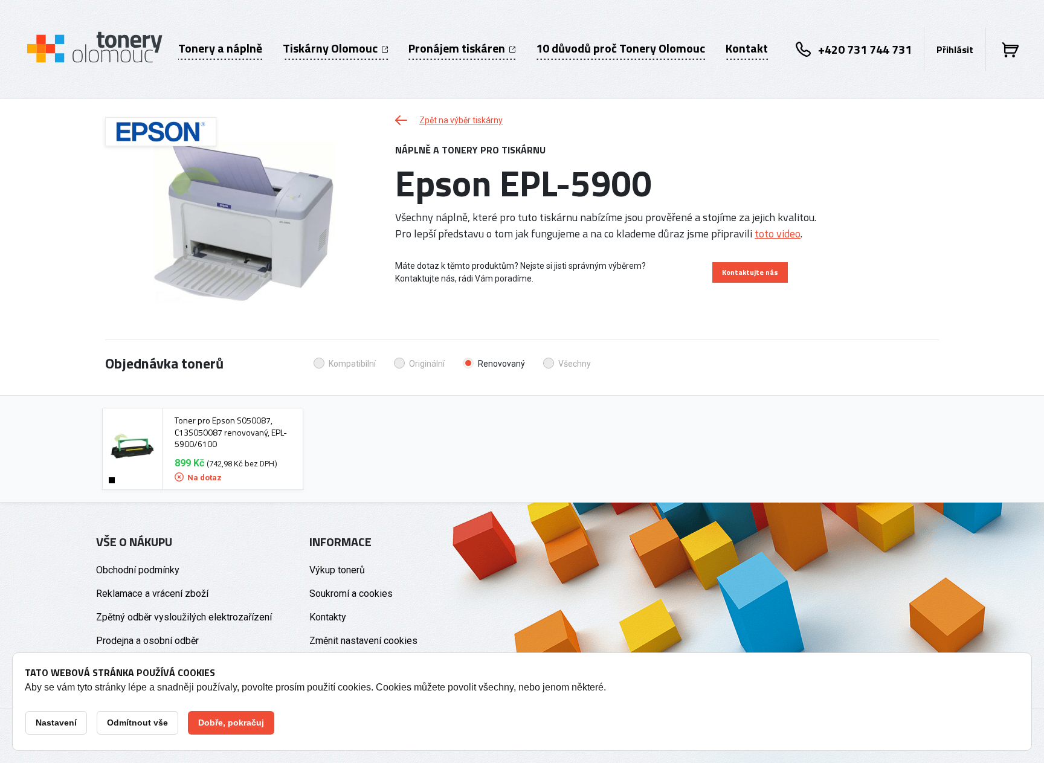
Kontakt (747, 48)
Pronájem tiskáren (457, 48)
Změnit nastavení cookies (363, 640)
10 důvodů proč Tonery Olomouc (620, 48)
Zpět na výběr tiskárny (461, 120)
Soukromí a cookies (351, 593)
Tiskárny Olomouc (331, 48)
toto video (778, 233)
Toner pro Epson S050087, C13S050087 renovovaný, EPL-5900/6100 (231, 432)
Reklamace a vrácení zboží (152, 593)
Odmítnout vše (137, 722)
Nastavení (56, 722)
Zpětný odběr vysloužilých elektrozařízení (184, 617)
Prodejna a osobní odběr (147, 640)
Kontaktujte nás (750, 272)
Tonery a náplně (220, 48)
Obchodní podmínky (137, 570)
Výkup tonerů (337, 570)
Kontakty (327, 617)
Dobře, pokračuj (231, 722)
